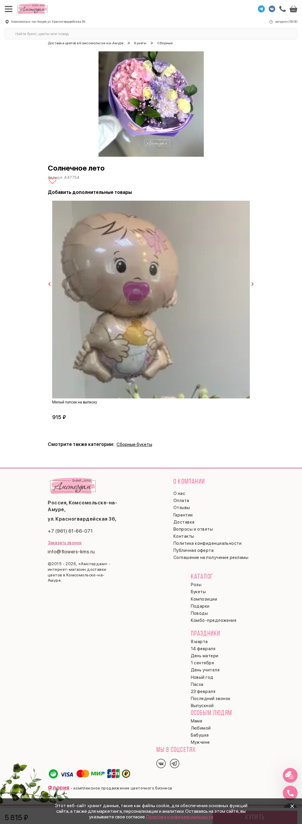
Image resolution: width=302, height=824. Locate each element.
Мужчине (200, 742)
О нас (179, 493)
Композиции (204, 599)
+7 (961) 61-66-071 (70, 531)
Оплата (181, 500)
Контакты (183, 536)
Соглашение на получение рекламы (210, 557)
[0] (293, 9)
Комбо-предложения (214, 620)
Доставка (184, 522)
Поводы (199, 613)
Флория (59, 787)
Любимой (201, 728)
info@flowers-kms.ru (71, 552)
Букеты (198, 591)
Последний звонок (211, 698)
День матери (205, 655)
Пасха (197, 684)
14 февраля (203, 648)
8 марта (199, 641)
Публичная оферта (193, 550)
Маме (197, 721)
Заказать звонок (65, 542)
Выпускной (202, 705)
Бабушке (200, 735)
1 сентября (202, 663)
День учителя (205, 670)
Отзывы (181, 507)
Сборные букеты (134, 444)
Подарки (200, 606)
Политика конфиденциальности (179, 817)
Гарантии (183, 515)
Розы (196, 584)
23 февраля (203, 691)
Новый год (202, 677)
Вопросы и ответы (193, 529)
